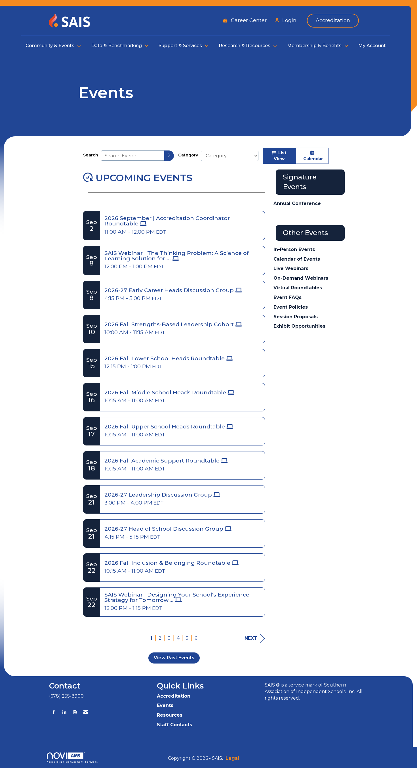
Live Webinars (290, 268)
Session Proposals (295, 316)
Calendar (312, 158)
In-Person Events (294, 249)
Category (188, 155)
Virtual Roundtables (297, 287)
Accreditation (173, 696)
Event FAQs (287, 297)
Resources (169, 715)
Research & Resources (245, 45)
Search (90, 155)
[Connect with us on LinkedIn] (64, 712)
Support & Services (181, 45)
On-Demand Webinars (300, 278)
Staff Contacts (174, 724)
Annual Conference (297, 203)
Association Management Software (72, 762)
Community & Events (50, 45)
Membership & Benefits (315, 45)
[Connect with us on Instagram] (74, 712)
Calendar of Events (296, 259)
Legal (232, 758)
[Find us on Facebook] (53, 712)
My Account (372, 45)
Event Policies (290, 307)
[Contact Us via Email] (85, 712)
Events (165, 705)
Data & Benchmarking (117, 45)
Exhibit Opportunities (299, 326)
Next (251, 638)
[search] (169, 155)
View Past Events (174, 657)
